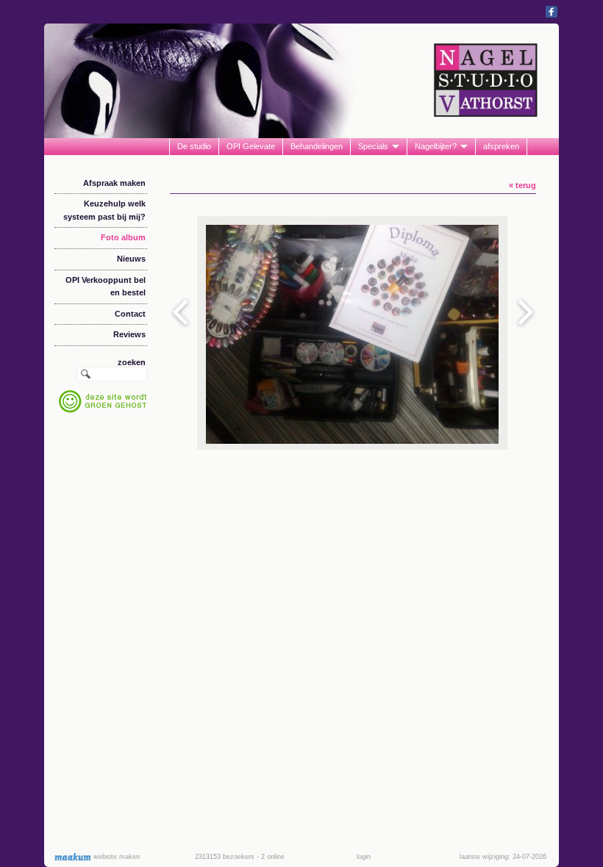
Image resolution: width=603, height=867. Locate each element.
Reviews (129, 334)
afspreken (501, 146)
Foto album (123, 237)
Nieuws (131, 258)
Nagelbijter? (436, 146)
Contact (130, 313)
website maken (115, 856)
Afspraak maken (114, 183)
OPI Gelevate (250, 146)
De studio (194, 146)
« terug (522, 185)
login (364, 856)
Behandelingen (316, 146)
